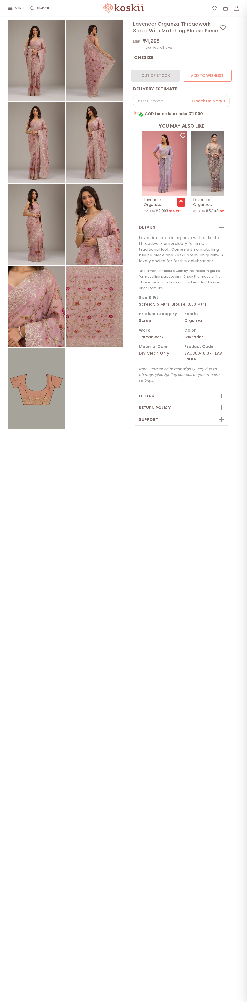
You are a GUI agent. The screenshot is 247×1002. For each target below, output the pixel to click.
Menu (19, 8)
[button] (181, 202)
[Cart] (225, 8)
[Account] (236, 8)
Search (42, 8)
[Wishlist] (214, 8)
